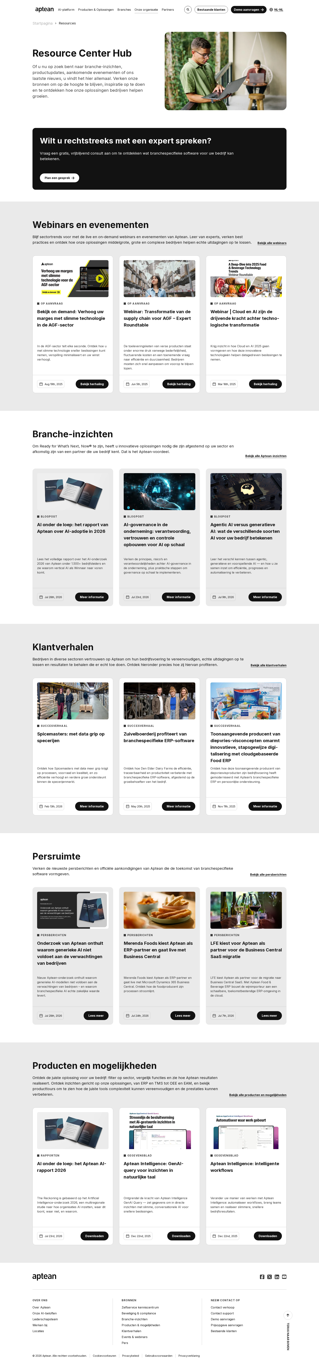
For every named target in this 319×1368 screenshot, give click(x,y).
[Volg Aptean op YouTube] (284, 1277)
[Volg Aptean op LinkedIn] (277, 1277)
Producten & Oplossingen (96, 9)
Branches (124, 9)
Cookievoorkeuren (104, 1355)
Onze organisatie (146, 9)
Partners (168, 9)
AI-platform (66, 9)
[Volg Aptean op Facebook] (262, 1277)
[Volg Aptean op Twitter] (269, 1277)
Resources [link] (67, 23)
